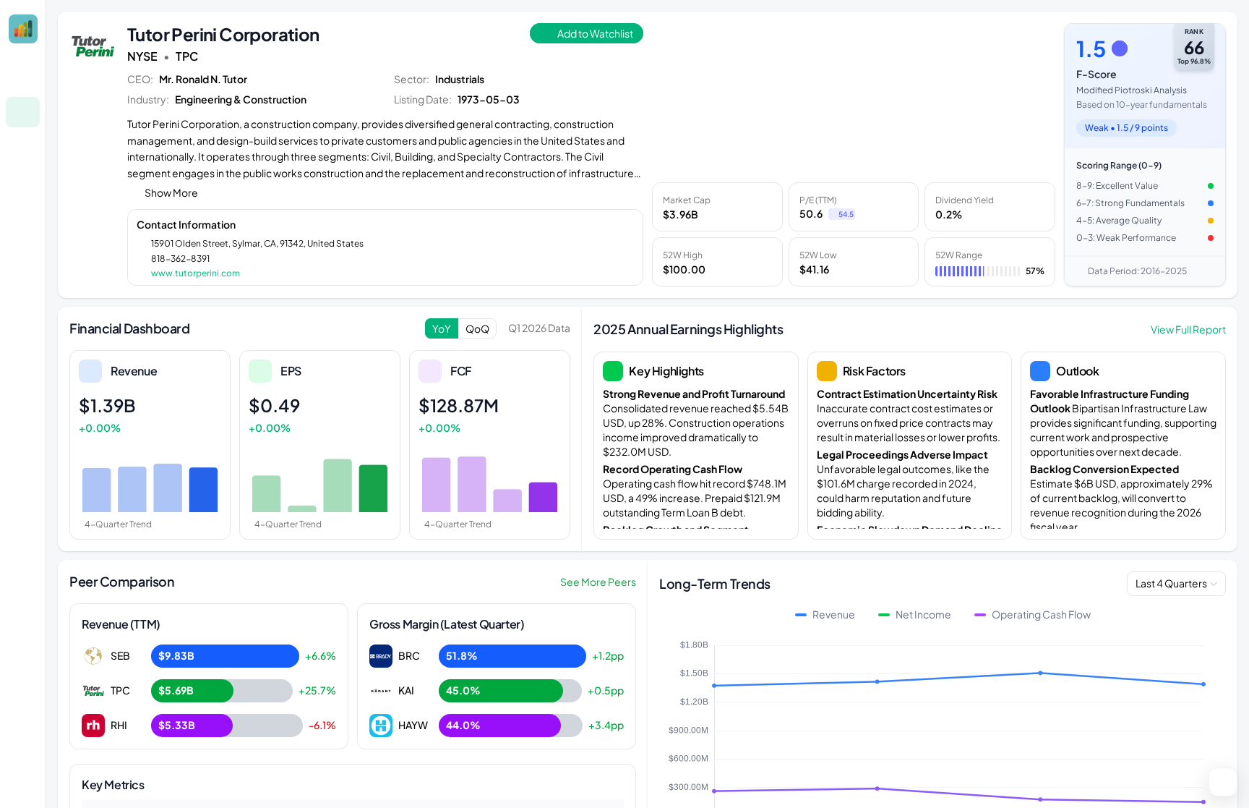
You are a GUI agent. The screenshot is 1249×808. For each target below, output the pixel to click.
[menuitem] (23, 77)
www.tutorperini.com (195, 273)
